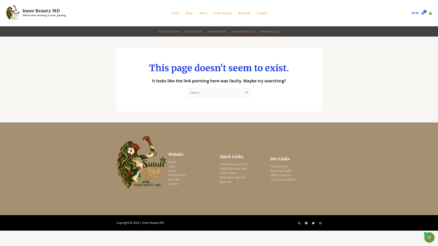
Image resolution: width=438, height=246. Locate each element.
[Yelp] (299, 223)
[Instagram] (320, 223)
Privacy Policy (278, 166)
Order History (223, 13)
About (203, 13)
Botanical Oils (193, 31)
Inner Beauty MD (41, 10)
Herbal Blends (217, 31)
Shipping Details (280, 171)
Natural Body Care (243, 31)
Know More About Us (233, 164)
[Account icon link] (430, 13)
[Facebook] (306, 223)
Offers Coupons (280, 175)
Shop (189, 13)
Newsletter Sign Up (232, 177)
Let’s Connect (228, 173)
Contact (262, 13)
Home (175, 13)
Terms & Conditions (283, 179)
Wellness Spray (270, 31)
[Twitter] (313, 223)
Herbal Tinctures (168, 31)
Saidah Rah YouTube (233, 168)
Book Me (244, 13)
